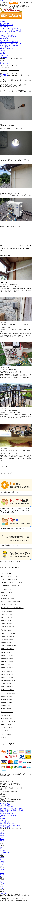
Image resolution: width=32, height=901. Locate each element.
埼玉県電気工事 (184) (6, 617)
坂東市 (2, 847)
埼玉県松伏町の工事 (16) (7, 655)
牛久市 (2, 861)
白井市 (2, 839)
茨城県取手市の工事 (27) (7, 705)
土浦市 (2, 864)
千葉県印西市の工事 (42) (7, 642)
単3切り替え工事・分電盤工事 (9, 45)
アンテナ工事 (4, 21)
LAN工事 (2, 50)
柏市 (1, 832)
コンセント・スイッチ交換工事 (9, 42)
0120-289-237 (3, 57)
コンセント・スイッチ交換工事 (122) (10, 579)
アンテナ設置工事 (5, 23)
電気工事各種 (4, 26)
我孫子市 (2, 837)
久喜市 (2, 881)
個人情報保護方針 (5, 827)
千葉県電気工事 (24, 324)
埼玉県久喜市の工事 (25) (7, 664)
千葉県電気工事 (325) (6, 614)
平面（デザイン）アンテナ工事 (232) (10, 576)
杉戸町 (2, 886)
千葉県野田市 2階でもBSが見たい (10, 412)
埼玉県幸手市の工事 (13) (7, 668)
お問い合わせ (4, 55)
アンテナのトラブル (14, 450)
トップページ (4, 803)
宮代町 (2, 876)
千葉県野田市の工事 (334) (7, 627)
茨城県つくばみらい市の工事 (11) (9, 693)
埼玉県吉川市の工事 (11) (7, 652)
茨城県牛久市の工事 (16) (7, 712)
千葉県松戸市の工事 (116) (7, 636)
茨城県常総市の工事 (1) (7, 699)
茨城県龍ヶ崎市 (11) (6, 708)
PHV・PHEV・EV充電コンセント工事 (11, 30)
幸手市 (2, 883)
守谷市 (2, 849)
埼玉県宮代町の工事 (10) (7, 661)
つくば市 (2, 851)
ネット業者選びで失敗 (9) (7, 611)
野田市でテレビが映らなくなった (10, 453)
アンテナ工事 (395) (6, 573)
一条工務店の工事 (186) (7, 727)
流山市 (2, 835)
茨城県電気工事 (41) (6, 620)
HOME (2, 20)
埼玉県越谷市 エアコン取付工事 (10, 286)
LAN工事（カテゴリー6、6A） (9, 37)
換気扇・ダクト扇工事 (6, 35)
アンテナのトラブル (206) (7, 598)
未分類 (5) (3, 737)
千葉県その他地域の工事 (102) (8, 645)
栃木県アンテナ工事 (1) (7, 724)
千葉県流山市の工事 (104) (7, 630)
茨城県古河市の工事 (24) (7, 696)
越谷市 (2, 874)
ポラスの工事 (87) (5, 731)
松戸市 (2, 842)
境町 (1, 866)
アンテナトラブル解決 (6, 25)
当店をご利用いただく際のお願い (10, 825)
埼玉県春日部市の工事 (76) (8, 649)
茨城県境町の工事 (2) (6, 702)
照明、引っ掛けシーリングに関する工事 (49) (12, 608)
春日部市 (2, 869)
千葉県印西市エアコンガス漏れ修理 (10, 372)
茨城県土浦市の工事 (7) (7, 715)
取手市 (2, 859)
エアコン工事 (4, 33)
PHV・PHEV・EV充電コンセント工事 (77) (12, 582)
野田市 (2, 834)
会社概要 (2, 53)
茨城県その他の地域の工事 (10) (9, 718)
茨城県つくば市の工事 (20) (8, 690)
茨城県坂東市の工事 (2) (7, 683)
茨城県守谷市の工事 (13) (7, 686)
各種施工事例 (4, 38)
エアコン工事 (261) (6, 589)
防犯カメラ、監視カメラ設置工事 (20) (10, 601)
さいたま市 (3, 893)
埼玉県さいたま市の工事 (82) (8, 671)
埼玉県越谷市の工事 (14, 284)
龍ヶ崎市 (2, 862)
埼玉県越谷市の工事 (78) (7, 658)
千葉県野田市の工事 (14, 70)
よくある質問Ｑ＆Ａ (6, 822)
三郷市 (2, 888)
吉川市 (2, 871)
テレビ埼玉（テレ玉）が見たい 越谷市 (19, 245)
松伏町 (2, 873)
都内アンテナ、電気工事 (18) (8, 721)
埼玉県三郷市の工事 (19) (7, 674)
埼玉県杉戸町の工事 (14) (7, 677)
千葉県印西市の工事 (14, 369)
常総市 (2, 857)
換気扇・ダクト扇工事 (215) (8, 592)
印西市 (2, 840)
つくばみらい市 (4, 852)
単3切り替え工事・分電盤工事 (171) (10, 586)
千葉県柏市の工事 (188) (7, 623)
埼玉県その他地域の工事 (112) (8, 680)
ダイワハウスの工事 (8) (7, 734)
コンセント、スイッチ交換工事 (9, 28)
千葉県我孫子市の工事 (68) (8, 633)
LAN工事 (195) (4, 595)
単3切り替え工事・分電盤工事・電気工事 (12, 31)
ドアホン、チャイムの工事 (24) (9, 604)
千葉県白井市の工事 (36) (7, 639)
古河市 (2, 854)
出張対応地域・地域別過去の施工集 (10, 823)
